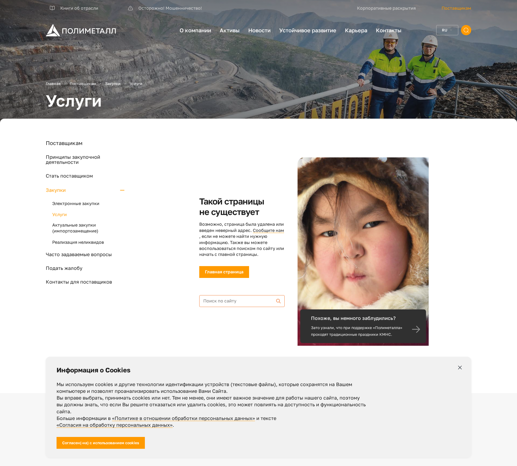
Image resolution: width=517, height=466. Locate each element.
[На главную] (81, 30)
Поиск (466, 30)
